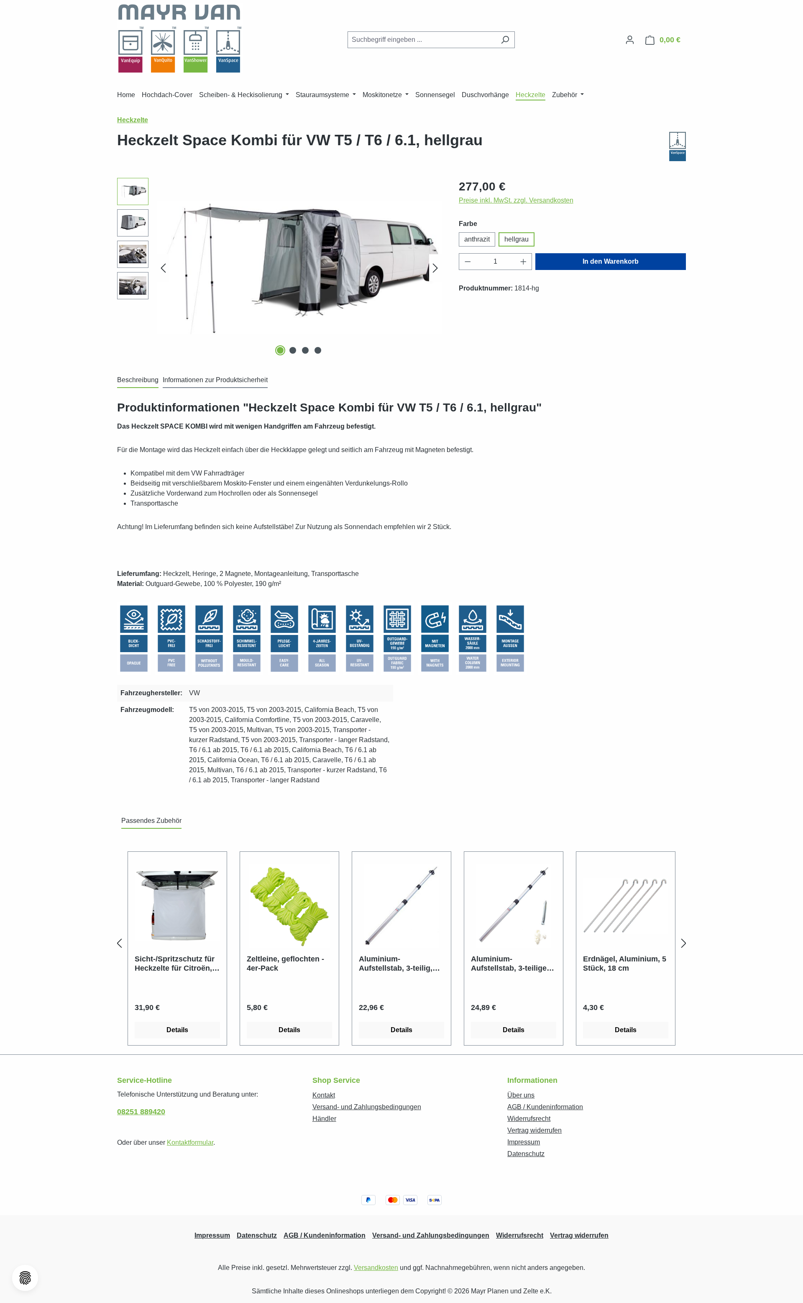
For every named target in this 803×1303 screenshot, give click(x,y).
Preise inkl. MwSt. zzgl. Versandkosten (516, 200)
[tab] (138, 380)
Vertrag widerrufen (534, 1130)
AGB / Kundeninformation (545, 1106)
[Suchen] (505, 39)
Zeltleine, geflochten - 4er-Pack (285, 963)
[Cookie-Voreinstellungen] (25, 1277)
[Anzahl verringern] (467, 261)
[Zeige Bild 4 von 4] (318, 350)
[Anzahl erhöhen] (523, 261)
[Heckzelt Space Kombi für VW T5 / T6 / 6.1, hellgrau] (299, 267)
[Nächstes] (435, 267)
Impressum (523, 1142)
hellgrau (516, 239)
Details (177, 1029)
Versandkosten (376, 1267)
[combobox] (422, 39)
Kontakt (323, 1095)
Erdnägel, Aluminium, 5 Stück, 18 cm (624, 963)
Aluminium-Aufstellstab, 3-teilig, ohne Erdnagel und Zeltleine (395, 964)
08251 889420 (141, 1112)
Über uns (520, 1095)
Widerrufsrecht (528, 1118)
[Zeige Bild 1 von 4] (280, 350)
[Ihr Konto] (630, 39)
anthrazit (477, 239)
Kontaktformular (190, 1142)
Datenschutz (526, 1153)
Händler (324, 1118)
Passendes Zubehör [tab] (151, 820)
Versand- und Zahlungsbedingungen (366, 1106)
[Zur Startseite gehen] (180, 38)
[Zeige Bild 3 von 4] (305, 350)
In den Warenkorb (611, 261)
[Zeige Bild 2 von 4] (292, 350)
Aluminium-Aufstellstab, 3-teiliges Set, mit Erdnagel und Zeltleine (511, 964)
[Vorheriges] (163, 267)
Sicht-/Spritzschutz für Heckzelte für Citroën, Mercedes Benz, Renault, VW (175, 964)
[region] (279, 268)
